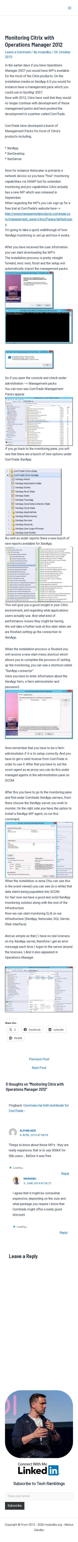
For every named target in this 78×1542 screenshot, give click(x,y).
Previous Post (39, 1059)
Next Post (39, 1067)
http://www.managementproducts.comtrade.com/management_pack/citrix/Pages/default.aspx (38, 219)
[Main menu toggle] (69, 7)
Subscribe (15, 1506)
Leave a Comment (18, 52)
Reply (65, 1174)
